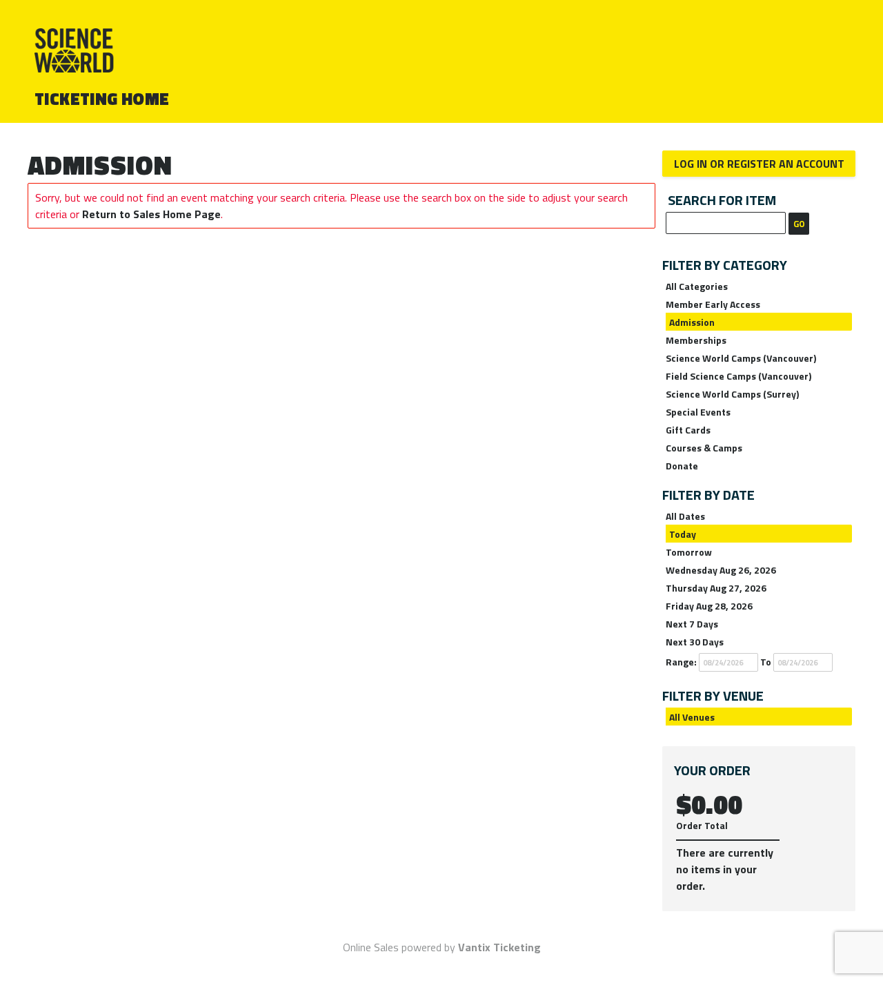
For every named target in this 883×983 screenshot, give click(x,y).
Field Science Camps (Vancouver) (738, 376)
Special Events (698, 412)
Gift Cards (688, 429)
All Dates (685, 516)
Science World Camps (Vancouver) (741, 358)
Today (682, 534)
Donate (682, 465)
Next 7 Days (692, 623)
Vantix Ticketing (499, 947)
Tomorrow (689, 552)
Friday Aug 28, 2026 (709, 605)
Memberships (696, 340)
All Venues (692, 717)
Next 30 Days (695, 641)
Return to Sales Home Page (151, 214)
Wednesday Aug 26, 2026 (721, 570)
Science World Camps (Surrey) (732, 394)
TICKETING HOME (102, 98)
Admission (692, 322)
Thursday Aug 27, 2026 (716, 588)
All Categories (697, 286)
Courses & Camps (704, 447)
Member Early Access (713, 304)
